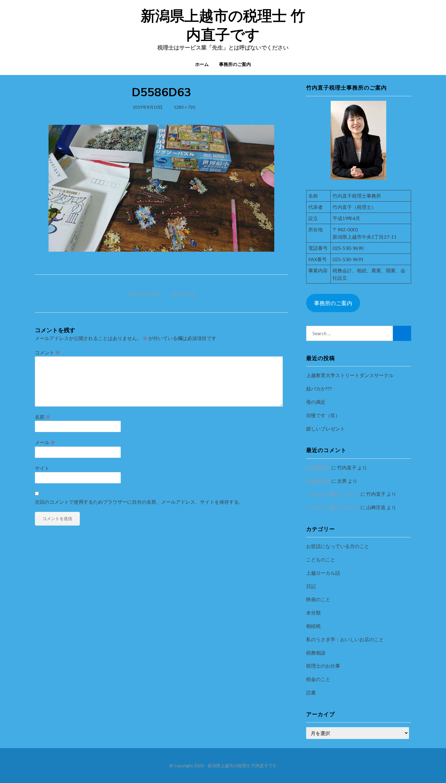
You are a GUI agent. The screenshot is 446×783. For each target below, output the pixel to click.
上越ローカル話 (323, 573)
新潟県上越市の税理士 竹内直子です (242, 765)
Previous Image (144, 294)
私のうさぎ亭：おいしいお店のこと (345, 639)
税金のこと (318, 679)
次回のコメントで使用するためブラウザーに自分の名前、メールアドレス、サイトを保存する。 (139, 502)
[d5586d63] (161, 187)
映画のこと (318, 599)
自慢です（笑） (323, 415)
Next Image (183, 294)
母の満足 (316, 402)
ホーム (202, 64)
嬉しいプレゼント (325, 428)
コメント (47, 352)
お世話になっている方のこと (337, 546)
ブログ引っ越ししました (333, 494)
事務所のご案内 (235, 64)
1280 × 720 (184, 107)
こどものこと (320, 559)
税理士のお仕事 (323, 666)
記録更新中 (318, 467)
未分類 (313, 612)
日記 (311, 586)
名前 (42, 417)
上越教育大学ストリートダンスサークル (350, 375)
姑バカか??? (319, 388)
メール (45, 442)
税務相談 (316, 652)
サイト (42, 468)
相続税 (313, 626)
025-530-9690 (348, 248)
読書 (311, 692)
